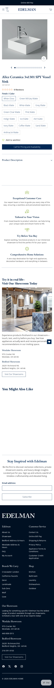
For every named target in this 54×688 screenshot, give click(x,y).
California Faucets (10, 576)
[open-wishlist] (49, 341)
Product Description (12, 160)
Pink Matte (30, 112)
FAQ (4, 551)
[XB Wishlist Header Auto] (7, 8)
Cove (4, 596)
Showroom (6, 536)
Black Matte (10, 106)
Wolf (4, 592)
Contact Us (33, 532)
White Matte (25, 106)
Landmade (6, 584)
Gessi (4, 580)
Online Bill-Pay (27, 3)
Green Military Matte (29, 99)
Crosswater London (10, 572)
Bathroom (33, 576)
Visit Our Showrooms (14, 374)
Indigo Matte (10, 119)
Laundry (32, 580)
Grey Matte (41, 106)
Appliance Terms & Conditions (37, 550)
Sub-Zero (6, 588)
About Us (6, 532)
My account (7, 555)
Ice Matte (25, 119)
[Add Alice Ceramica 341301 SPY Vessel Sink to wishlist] (22, 399)
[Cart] (50, 9)
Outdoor (32, 588)
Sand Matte (41, 126)
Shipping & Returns (37, 540)
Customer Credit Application (36, 556)
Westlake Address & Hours (10, 545)
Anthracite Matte (12, 133)
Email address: (9, 483)
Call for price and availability (10, 432)
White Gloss (10, 99)
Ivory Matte (9, 126)
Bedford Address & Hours (13, 540)
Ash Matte (39, 119)
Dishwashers (34, 584)
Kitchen (32, 572)
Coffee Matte (25, 126)
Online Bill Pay (35, 536)
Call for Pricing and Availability (27, 147)
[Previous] (11, 67)
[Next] (44, 67)
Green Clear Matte (13, 112)
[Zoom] (43, 58)
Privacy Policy (35, 544)
